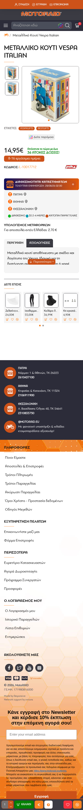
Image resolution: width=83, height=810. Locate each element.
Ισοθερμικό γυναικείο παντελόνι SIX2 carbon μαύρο (32, 310)
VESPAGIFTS (26, 128)
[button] (67, 25)
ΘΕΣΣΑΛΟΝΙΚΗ (23, 209)
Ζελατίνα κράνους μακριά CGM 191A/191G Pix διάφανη (12, 310)
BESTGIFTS (43, 128)
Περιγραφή (15, 243)
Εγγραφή (41, 796)
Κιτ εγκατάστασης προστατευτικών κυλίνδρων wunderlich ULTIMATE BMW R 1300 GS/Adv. (70, 310)
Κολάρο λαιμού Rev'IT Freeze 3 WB (51, 310)
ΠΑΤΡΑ (18, 194)
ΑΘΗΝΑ (18, 202)
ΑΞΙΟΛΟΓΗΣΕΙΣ (39, 243)
